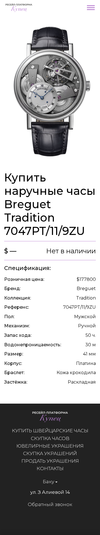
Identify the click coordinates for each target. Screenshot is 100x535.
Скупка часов (50, 438)
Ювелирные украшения (50, 446)
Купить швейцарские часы (50, 430)
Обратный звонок (50, 504)
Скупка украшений (50, 453)
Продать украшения (50, 461)
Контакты (50, 468)
